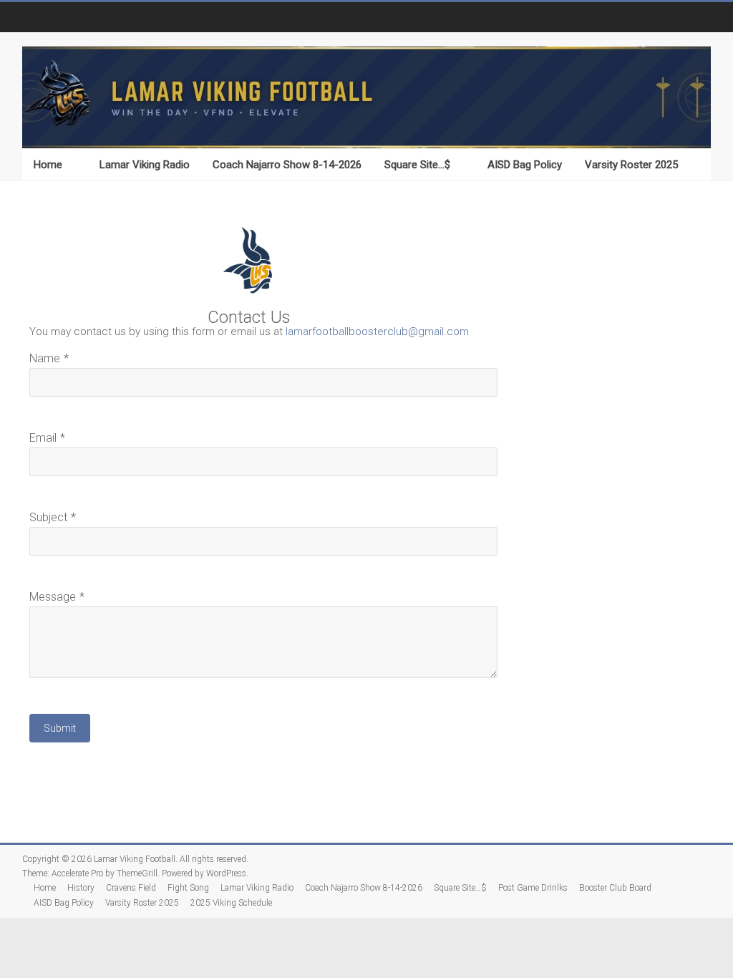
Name (44, 358)
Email (43, 438)
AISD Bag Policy (524, 164)
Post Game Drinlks (533, 888)
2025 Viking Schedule (231, 903)
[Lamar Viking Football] (366, 98)
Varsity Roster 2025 (631, 164)
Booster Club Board (615, 888)
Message (52, 597)
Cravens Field (131, 888)
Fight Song (188, 888)
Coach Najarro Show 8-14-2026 (287, 164)
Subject (48, 517)
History (80, 888)
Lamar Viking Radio (144, 164)
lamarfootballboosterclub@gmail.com (377, 331)
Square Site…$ (417, 164)
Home (48, 164)
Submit (60, 728)
